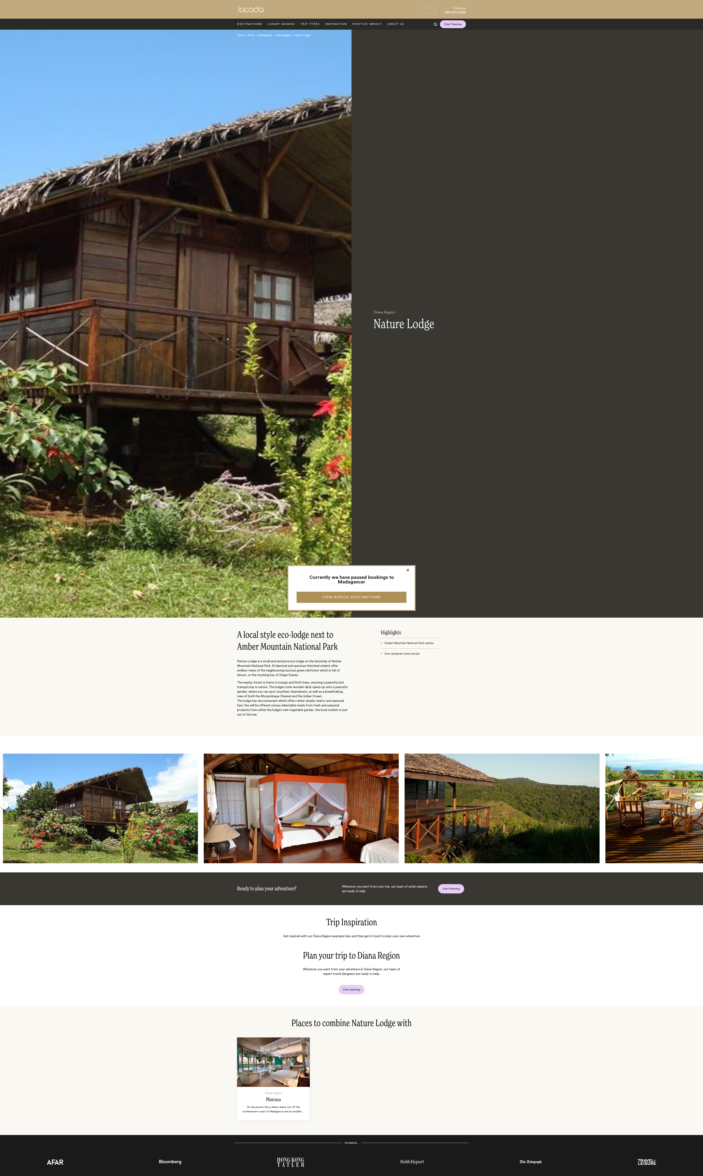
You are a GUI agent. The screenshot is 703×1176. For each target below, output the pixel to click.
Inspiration (336, 24)
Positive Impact (367, 24)
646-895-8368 (455, 12)
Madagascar (265, 35)
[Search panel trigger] (435, 24)
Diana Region (284, 35)
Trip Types (310, 24)
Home (240, 35)
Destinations (249, 24)
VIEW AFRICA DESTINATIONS (351, 597)
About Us (396, 24)
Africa (251, 35)
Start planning (351, 989)
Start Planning (453, 24)
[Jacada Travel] (250, 11)
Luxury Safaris (281, 24)
